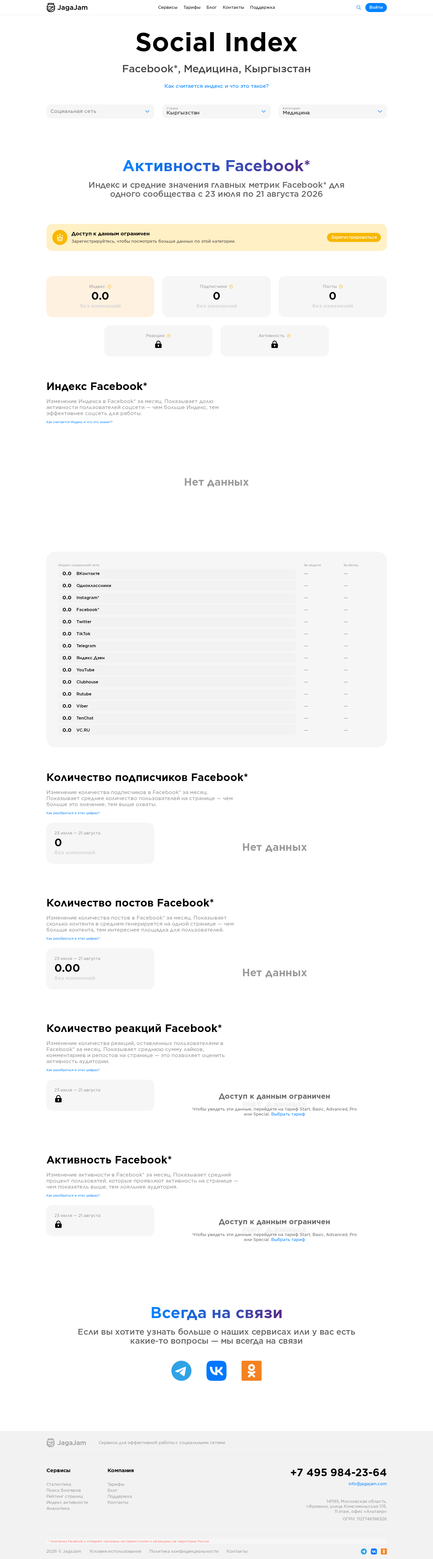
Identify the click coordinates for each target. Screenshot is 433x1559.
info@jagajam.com (368, 1484)
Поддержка (262, 8)
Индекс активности (67, 1503)
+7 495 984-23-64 (338, 1473)
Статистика (58, 1484)
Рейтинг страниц (64, 1497)
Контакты (233, 8)
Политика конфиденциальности (184, 1551)
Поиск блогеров (63, 1490)
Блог (211, 8)
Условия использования (115, 1551)
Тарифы (191, 8)
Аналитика (58, 1509)
